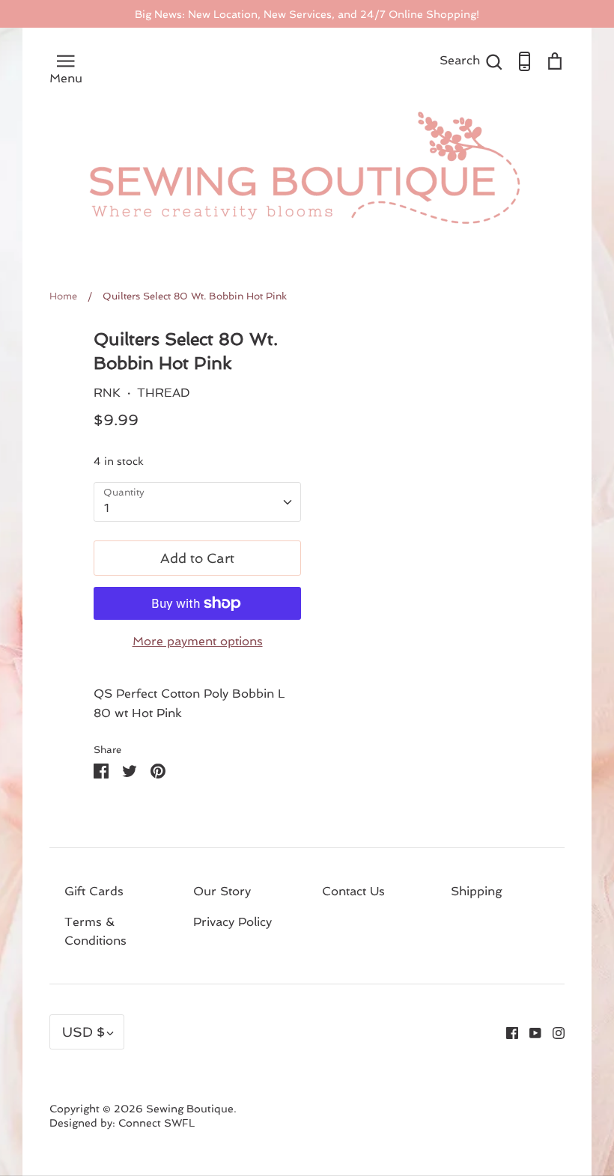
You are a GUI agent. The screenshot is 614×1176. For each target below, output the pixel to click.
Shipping (476, 891)
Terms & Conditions (95, 931)
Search (471, 59)
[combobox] (198, 502)
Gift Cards (94, 891)
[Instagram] (553, 1032)
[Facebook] (506, 1032)
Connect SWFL (156, 1123)
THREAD (163, 393)
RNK (107, 393)
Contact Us (353, 891)
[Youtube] (529, 1032)
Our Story (222, 891)
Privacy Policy (232, 922)
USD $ (83, 1032)
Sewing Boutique (190, 1109)
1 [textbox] (106, 508)
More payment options (198, 641)
